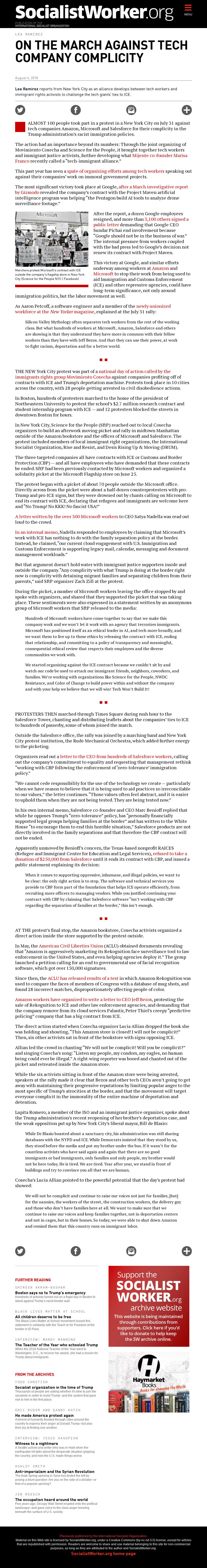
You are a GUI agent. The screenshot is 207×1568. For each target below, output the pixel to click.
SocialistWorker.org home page (103, 1553)
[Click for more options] (187, 113)
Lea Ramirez (29, 34)
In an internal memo (36, 532)
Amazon (160, 268)
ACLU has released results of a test (83, 978)
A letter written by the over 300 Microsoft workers (66, 516)
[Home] (94, 12)
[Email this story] (131, 113)
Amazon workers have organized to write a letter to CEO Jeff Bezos (83, 999)
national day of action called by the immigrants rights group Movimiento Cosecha (93, 374)
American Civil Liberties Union (71, 946)
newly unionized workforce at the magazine (93, 309)
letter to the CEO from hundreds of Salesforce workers (116, 756)
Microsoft (103, 274)
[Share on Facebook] (76, 113)
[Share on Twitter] (20, 113)
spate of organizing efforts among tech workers (115, 171)
